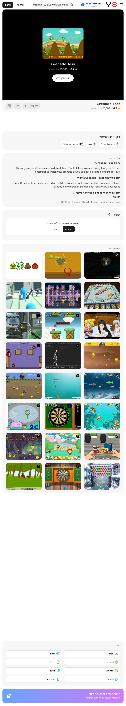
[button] (116, 197)
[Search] (71, 5)
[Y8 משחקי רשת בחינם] (111, 4)
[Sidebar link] (121, 4)
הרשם (8, 4)
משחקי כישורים (106, 202)
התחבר (20, 4)
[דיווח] (17, 106)
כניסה (56, 229)
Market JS (87, 202)
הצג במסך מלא (63, 78)
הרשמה (68, 229)
